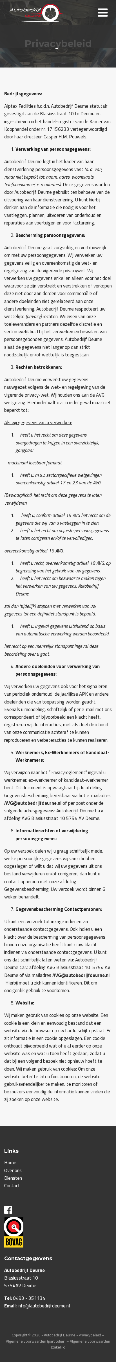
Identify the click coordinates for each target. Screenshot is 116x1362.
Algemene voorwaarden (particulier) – (37, 1341)
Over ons (13, 1170)
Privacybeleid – (91, 1335)
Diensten (13, 1178)
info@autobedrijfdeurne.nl (44, 1305)
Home (10, 1162)
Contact (12, 1185)
